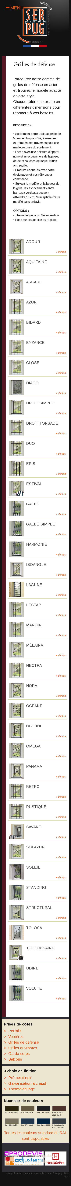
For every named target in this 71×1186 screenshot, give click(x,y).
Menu (16, 7)
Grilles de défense (21, 1042)
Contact (12, 1156)
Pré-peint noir (18, 1078)
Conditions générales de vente (31, 1161)
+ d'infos (61, 251)
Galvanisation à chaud (25, 1083)
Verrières (13, 1037)
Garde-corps (17, 1054)
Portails (12, 1031)
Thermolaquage (19, 1089)
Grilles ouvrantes (20, 1048)
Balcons (13, 1059)
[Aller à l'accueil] (35, 24)
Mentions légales (38, 1156)
